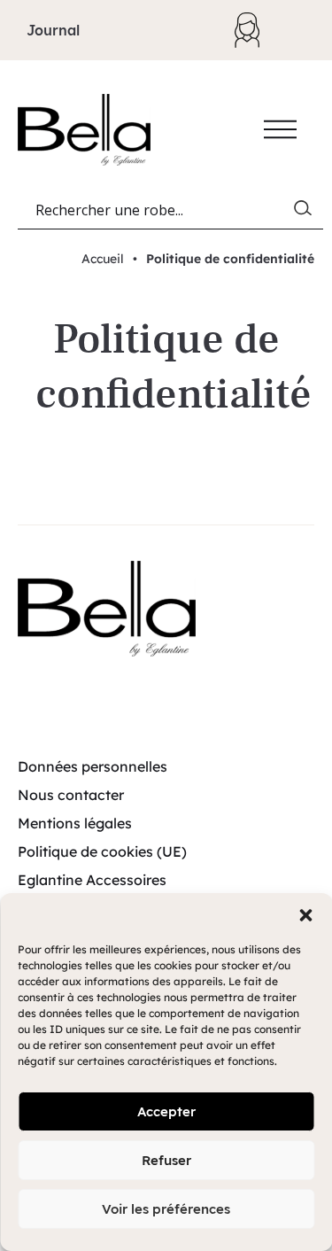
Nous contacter (71, 795)
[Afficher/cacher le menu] (280, 129)
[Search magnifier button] (306, 211)
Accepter (166, 1111)
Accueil (102, 259)
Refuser (166, 1160)
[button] (305, 915)
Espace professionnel (256, 30)
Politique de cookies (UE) (102, 851)
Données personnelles (92, 766)
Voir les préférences (166, 1208)
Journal (53, 30)
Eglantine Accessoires (92, 880)
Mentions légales (75, 823)
